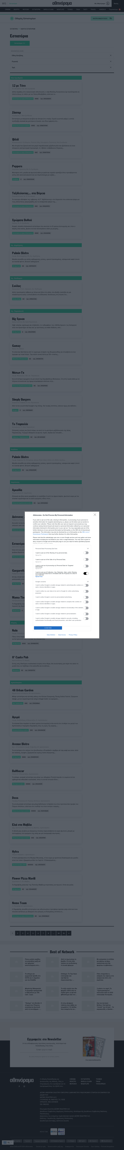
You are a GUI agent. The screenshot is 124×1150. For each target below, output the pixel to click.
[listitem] (62, 548)
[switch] (86, 552)
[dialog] (62, 575)
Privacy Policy (73, 635)
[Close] (95, 515)
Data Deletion (51, 635)
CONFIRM (48, 628)
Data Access (62, 635)
